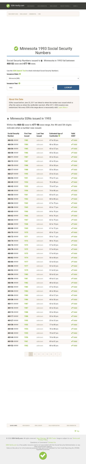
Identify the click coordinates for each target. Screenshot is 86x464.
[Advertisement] (43, 31)
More (75, 6)
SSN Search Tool (19, 71)
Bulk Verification (54, 425)
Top (77, 431)
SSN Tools (52, 438)
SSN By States (64, 6)
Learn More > (63, 107)
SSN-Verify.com (17, 5)
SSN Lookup (53, 6)
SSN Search (30, 6)
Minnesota (32, 14)
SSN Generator (42, 6)
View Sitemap (41, 438)
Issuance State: (13, 74)
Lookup (68, 87)
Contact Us (52, 442)
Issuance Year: (13, 83)
